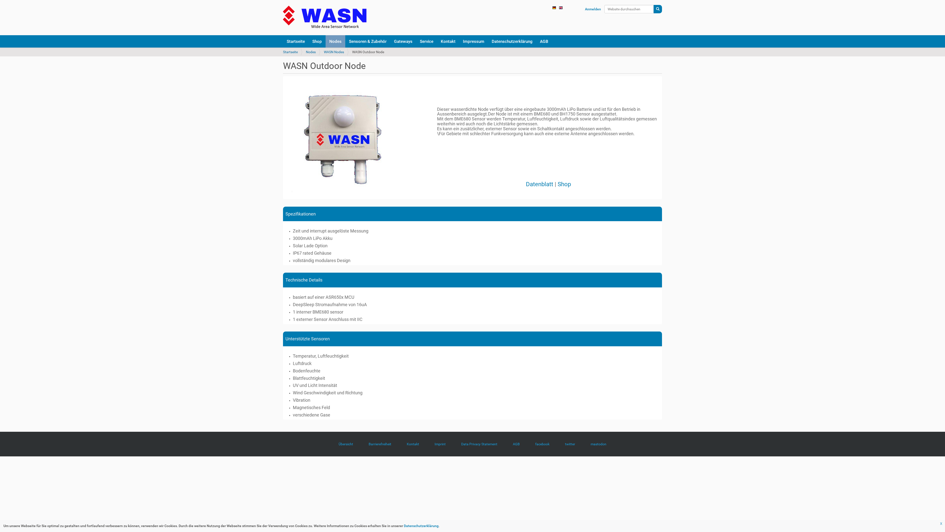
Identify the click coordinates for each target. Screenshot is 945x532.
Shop (564, 184)
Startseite (290, 52)
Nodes (311, 52)
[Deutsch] (325, 18)
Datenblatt (539, 184)
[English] (561, 7)
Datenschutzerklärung (421, 526)
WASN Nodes (334, 52)
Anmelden (593, 9)
